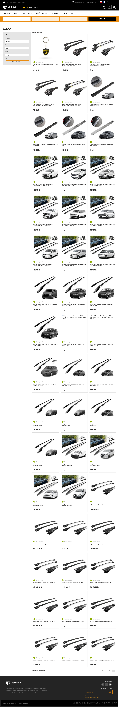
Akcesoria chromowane (11, 13)
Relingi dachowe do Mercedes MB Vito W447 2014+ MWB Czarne (102, 424)
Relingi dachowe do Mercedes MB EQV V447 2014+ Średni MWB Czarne (102, 384)
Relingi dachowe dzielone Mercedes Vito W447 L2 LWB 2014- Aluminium (73, 464)
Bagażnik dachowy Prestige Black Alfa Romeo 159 (45, 544)
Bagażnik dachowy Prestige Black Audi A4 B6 (44, 621)
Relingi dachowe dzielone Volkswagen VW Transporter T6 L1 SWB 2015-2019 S (43, 225)
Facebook (103, 684)
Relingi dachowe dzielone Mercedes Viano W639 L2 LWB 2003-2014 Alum (45, 504)
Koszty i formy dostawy (88, 703)
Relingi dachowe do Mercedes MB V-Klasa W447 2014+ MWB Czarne (73, 384)
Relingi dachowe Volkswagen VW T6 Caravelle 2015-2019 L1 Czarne (45, 344)
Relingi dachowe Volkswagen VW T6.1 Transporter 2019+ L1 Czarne (45, 305)
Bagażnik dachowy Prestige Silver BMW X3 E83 (44, 660)
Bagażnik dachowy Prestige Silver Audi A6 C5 (72, 544)
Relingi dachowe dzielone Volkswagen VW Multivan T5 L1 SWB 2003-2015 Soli (74, 265)
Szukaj (101, 19)
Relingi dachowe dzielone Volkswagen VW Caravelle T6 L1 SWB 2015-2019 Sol (102, 225)
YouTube (106, 684)
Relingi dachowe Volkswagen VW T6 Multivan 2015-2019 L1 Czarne (102, 305)
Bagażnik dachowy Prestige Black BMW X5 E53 (101, 621)
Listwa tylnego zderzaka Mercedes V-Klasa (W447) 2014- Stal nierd (102, 145)
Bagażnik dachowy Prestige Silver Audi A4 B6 (100, 582)
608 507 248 (86, 2)
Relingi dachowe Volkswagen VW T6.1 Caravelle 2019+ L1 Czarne (101, 344)
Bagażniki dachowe (42, 13)
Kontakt (114, 703)
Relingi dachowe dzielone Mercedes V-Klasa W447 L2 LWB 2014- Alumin (102, 464)
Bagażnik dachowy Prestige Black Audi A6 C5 (100, 544)
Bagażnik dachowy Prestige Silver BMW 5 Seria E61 (102, 660)
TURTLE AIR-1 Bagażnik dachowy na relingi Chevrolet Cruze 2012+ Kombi (72, 65)
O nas (73, 703)
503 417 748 (94, 2)
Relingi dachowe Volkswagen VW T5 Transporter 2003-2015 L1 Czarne (44, 384)
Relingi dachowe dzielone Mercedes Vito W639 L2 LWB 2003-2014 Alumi (73, 504)
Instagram (110, 684)
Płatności (98, 703)
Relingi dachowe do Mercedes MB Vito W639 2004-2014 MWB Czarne (74, 424)
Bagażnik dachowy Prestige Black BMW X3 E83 (73, 660)
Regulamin (108, 703)
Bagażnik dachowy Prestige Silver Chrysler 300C (101, 504)
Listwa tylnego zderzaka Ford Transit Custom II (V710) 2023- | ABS (101, 105)
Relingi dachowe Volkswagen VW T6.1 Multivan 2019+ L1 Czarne (73, 344)
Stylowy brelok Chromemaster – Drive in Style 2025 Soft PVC (45, 65)
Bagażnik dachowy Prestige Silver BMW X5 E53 (73, 621)
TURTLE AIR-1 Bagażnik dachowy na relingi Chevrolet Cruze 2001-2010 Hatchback (43, 105)
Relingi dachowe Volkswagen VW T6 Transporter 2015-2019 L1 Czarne (73, 305)
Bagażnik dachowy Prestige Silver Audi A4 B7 (44, 582)
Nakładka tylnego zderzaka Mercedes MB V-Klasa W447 (73, 145)
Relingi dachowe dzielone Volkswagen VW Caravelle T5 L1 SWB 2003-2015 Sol (102, 265)
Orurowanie (55, 13)
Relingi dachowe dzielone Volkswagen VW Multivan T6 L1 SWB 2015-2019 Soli (74, 225)
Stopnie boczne (27, 13)
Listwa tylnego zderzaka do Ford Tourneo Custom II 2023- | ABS (45, 145)
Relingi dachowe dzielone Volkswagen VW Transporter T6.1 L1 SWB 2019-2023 (43, 185)
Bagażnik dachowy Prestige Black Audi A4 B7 (72, 582)
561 (109, 671)
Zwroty (103, 703)
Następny (113, 671)
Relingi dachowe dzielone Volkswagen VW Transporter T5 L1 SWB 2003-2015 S (43, 265)
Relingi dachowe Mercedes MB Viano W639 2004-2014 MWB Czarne (44, 424)
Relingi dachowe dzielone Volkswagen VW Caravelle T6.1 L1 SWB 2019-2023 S (102, 185)
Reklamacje (78, 703)
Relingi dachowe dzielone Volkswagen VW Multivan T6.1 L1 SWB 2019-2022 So (74, 185)
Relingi (66, 13)
